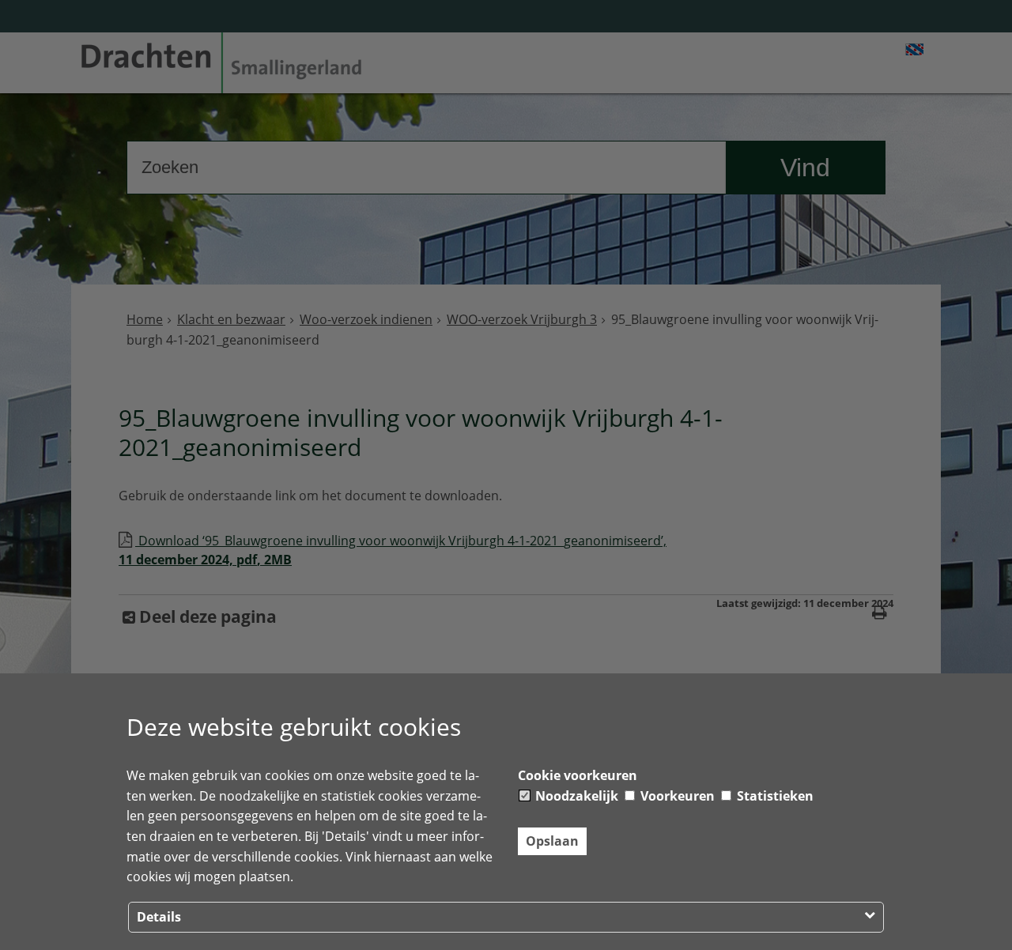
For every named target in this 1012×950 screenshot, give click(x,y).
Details (159, 916)
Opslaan (552, 841)
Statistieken (774, 796)
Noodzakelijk (575, 796)
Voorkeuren (676, 796)
